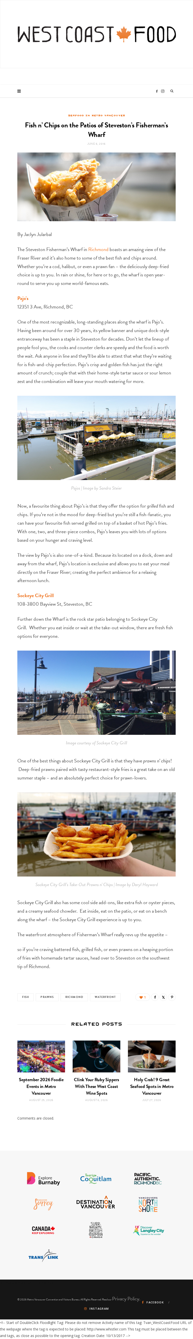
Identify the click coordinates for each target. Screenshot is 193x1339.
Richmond (98, 249)
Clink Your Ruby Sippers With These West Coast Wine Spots (96, 1086)
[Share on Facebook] (155, 997)
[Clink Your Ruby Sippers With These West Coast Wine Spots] (96, 1056)
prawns (47, 997)
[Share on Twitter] (163, 997)
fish (25, 997)
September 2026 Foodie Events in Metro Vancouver (41, 1086)
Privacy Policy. (126, 1298)
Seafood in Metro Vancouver (96, 115)
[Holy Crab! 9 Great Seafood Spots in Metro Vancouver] (152, 1056)
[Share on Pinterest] (172, 997)
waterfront (105, 997)
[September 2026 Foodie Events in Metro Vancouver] (41, 1056)
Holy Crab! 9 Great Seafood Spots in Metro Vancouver (152, 1086)
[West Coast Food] (97, 34)
